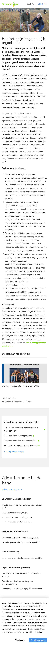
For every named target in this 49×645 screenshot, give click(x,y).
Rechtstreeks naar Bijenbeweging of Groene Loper (22, 588)
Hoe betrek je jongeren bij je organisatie (20, 445)
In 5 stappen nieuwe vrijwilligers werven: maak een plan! (21, 429)
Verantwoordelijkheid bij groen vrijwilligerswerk (20, 537)
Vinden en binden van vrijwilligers (18, 435)
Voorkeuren (20, 640)
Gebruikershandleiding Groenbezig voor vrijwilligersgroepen (17, 582)
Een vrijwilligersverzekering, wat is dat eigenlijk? (20, 542)
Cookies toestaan (38, 640)
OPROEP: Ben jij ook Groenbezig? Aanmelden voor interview (22, 575)
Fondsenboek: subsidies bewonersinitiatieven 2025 (22, 558)
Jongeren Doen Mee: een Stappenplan (20, 440)
